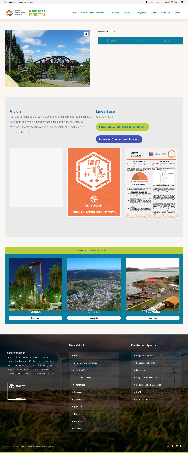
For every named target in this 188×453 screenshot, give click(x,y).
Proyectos (79, 407)
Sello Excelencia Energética (148, 385)
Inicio (76, 355)
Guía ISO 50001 (143, 399)
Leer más (35, 318)
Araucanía (111, 31)
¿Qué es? (79, 370)
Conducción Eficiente (145, 363)
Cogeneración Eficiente (146, 377)
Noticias (78, 414)
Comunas (78, 392)
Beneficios (80, 385)
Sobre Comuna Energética (85, 363)
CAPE (138, 392)
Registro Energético (145, 355)
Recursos (78, 421)
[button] (86, 34)
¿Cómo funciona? (83, 377)
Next (181, 183)
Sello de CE (79, 399)
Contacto (78, 428)
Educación (140, 370)
